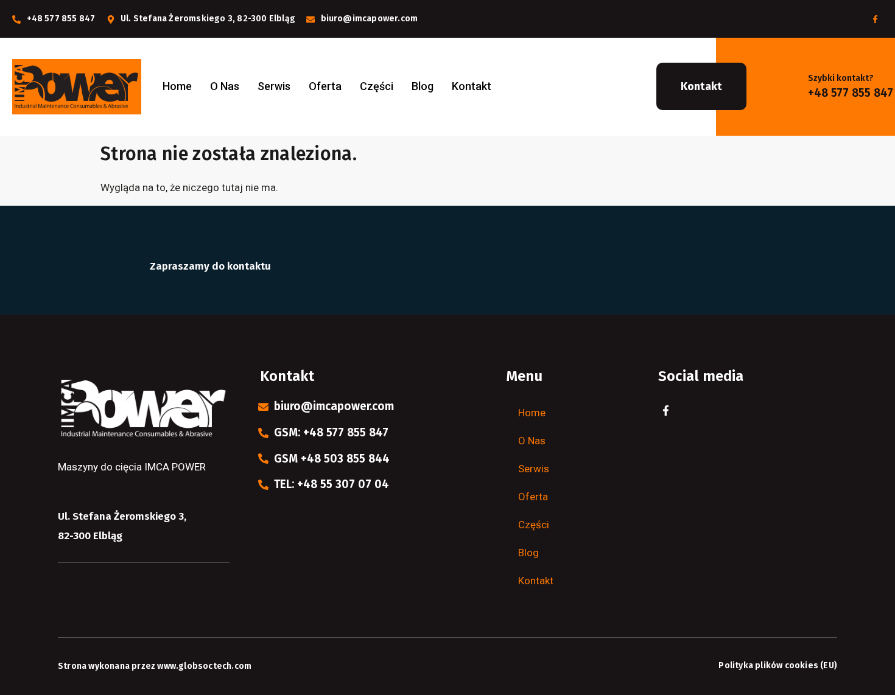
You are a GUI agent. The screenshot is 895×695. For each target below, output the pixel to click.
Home (177, 86)
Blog (422, 86)
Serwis (274, 86)
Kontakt (471, 86)
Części (376, 86)
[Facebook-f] (875, 19)
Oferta (325, 86)
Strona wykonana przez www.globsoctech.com (154, 666)
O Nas (224, 86)
